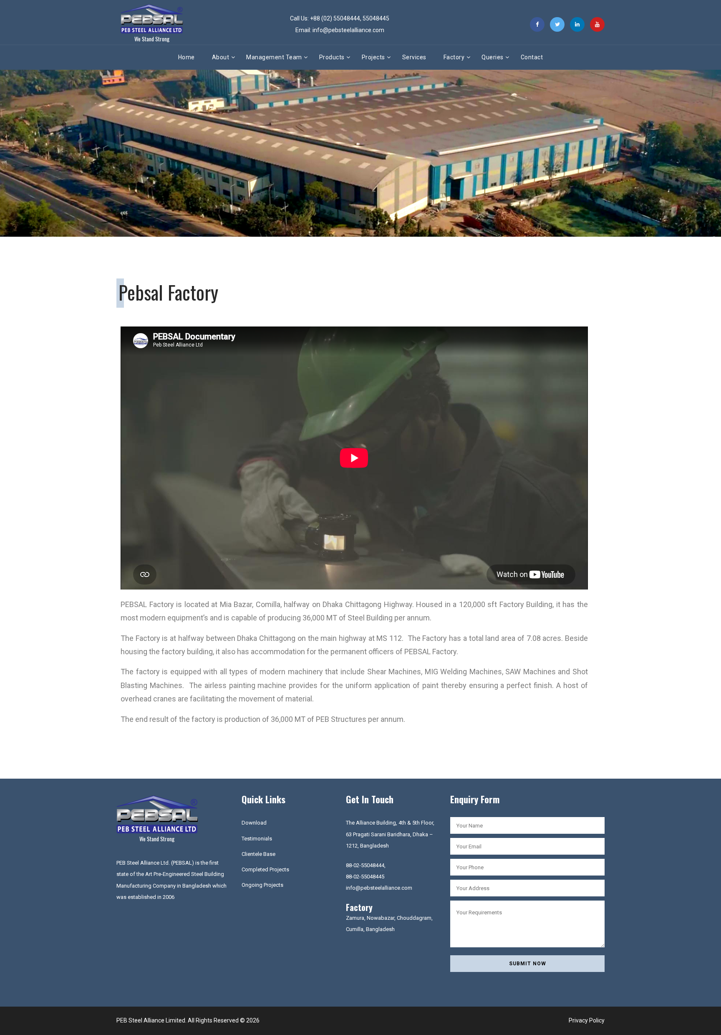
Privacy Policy (587, 1020)
